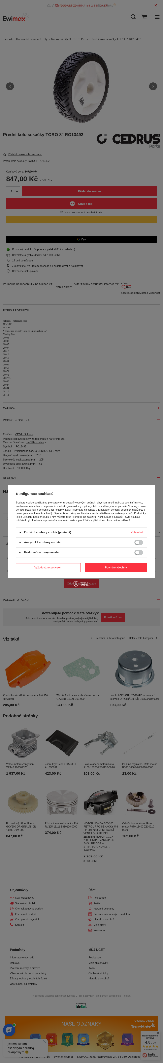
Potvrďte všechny (116, 567)
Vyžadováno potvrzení (48, 567)
